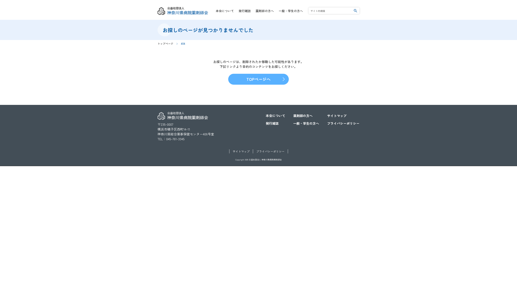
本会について (225, 11)
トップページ (165, 43)
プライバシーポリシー (343, 123)
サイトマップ (337, 115)
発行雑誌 (245, 11)
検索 (355, 10)
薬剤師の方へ (265, 11)
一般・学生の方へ (291, 11)
